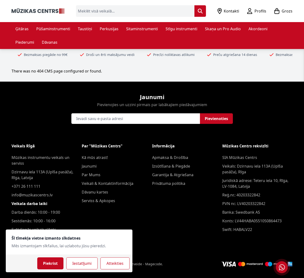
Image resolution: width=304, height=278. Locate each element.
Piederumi (24, 42)
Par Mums (91, 174)
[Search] (200, 11)
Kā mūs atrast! (95, 157)
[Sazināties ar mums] (282, 267)
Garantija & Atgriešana (172, 174)
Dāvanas (49, 42)
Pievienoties (216, 118)
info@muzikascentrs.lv (32, 195)
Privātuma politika (168, 183)
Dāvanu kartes (95, 192)
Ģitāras (22, 28)
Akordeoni (257, 28)
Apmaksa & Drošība (170, 157)
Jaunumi (89, 166)
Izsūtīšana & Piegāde (171, 166)
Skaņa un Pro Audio (223, 28)
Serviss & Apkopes (98, 200)
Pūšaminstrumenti (53, 28)
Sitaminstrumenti (142, 28)
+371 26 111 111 (26, 186)
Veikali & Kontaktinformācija (107, 183)
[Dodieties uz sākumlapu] (38, 11)
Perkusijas (109, 28)
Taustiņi (85, 28)
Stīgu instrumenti (181, 28)
